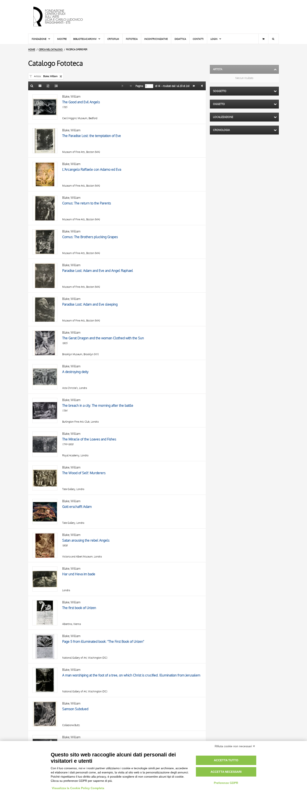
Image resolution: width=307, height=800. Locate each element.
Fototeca (132, 38)
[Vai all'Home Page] (61, 17)
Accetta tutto (226, 760)
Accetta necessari (226, 771)
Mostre (62, 38)
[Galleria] (40, 85)
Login (214, 38)
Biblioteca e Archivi (85, 38)
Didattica (180, 38)
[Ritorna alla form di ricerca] (32, 85)
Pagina (139, 86)
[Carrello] (263, 39)
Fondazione (39, 38)
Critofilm (113, 38)
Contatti (198, 38)
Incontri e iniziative (156, 38)
